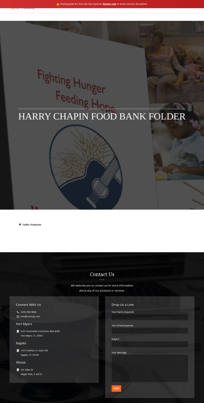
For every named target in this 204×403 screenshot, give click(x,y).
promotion (35, 224)
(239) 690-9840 (28, 311)
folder (26, 224)
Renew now (109, 3)
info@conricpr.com (30, 316)
